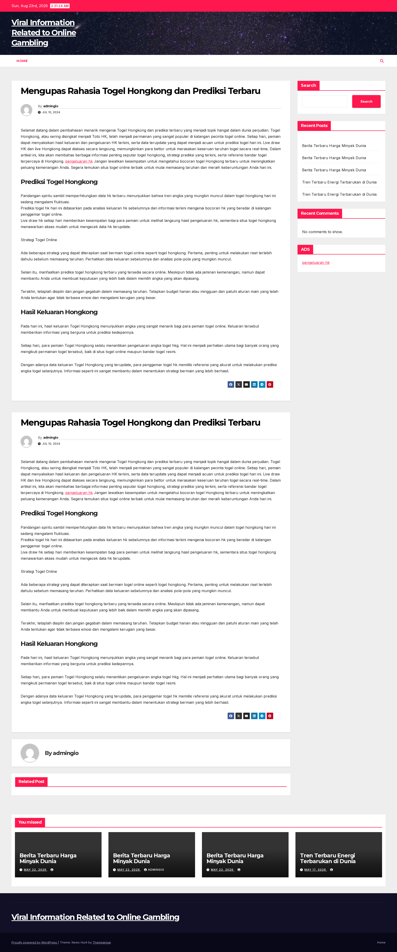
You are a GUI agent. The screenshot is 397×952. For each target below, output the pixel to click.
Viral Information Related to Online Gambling (43, 33)
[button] (382, 61)
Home (22, 61)
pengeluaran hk (79, 161)
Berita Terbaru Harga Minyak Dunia (334, 145)
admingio (50, 106)
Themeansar (102, 942)
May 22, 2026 (35, 869)
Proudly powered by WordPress (34, 942)
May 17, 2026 (315, 869)
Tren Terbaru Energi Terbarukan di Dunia (339, 182)
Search (308, 85)
